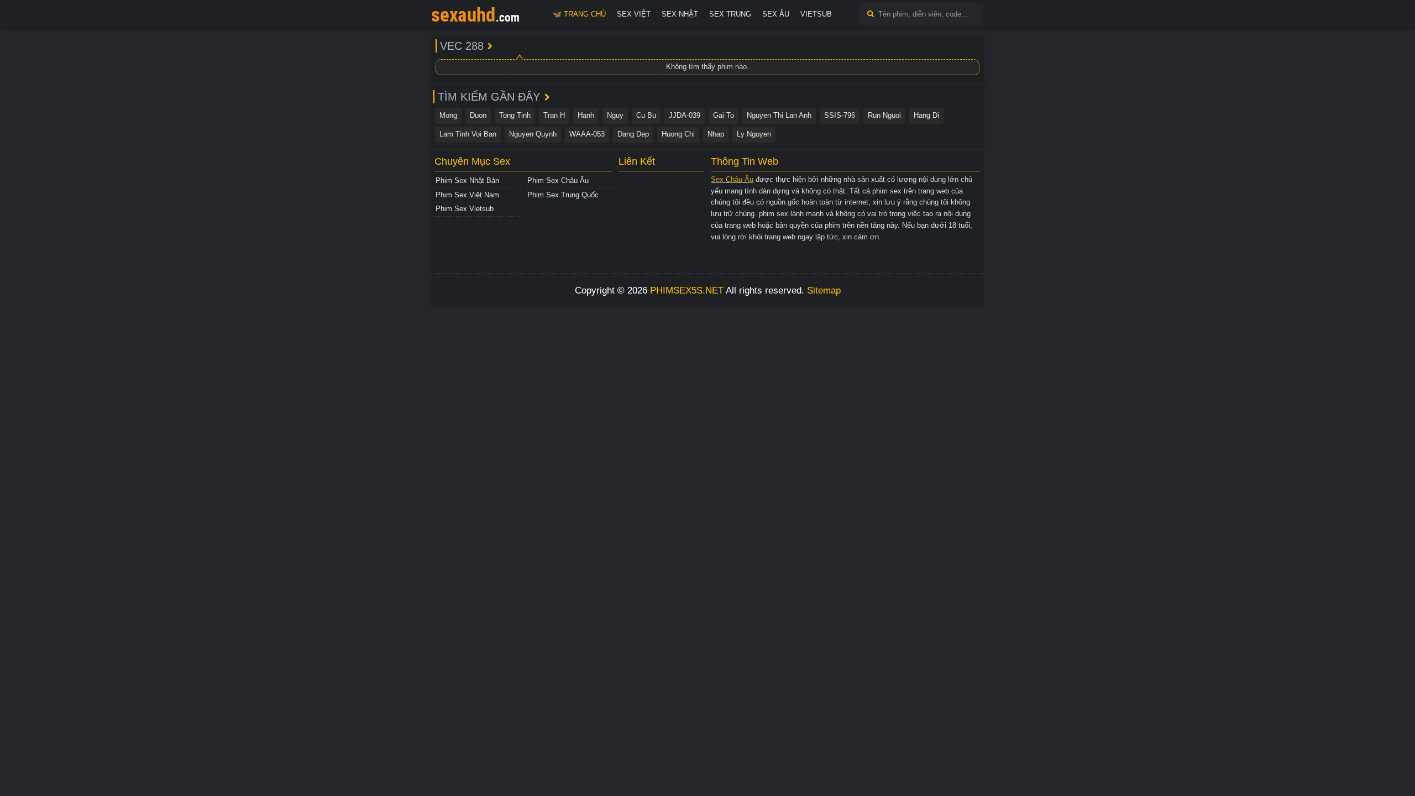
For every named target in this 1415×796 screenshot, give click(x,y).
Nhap (716, 134)
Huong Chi (678, 134)
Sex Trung (730, 14)
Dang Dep (633, 134)
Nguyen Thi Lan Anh (779, 115)
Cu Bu (646, 115)
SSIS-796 (839, 115)
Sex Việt (634, 14)
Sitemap (824, 290)
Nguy (615, 115)
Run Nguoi (884, 115)
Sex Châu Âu (732, 179)
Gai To (723, 115)
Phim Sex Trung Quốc (563, 195)
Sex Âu (775, 14)
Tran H (554, 115)
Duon (478, 115)
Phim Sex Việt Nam (467, 195)
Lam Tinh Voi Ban (467, 134)
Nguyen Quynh (533, 134)
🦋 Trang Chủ (579, 14)
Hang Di (926, 115)
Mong (448, 115)
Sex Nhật (680, 14)
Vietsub (816, 14)
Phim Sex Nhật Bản (467, 180)
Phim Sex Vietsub (465, 209)
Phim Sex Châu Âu (558, 180)
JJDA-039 (684, 115)
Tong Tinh (515, 115)
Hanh (586, 115)
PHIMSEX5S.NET (687, 290)
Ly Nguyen (754, 134)
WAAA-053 (587, 134)
